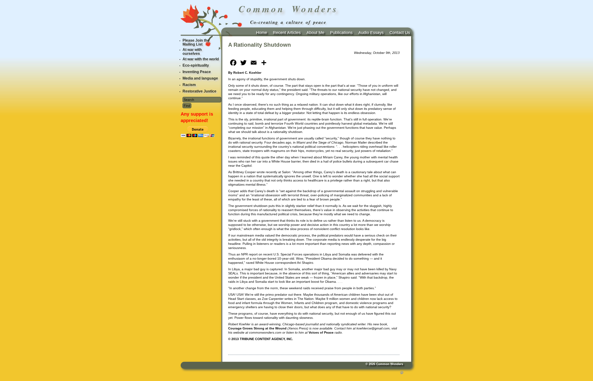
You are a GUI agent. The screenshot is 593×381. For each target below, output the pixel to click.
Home (261, 32)
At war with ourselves (192, 51)
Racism (189, 85)
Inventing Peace (197, 72)
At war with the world (201, 59)
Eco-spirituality (196, 65)
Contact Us (399, 32)
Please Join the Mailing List (196, 42)
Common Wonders (389, 364)
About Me (315, 32)
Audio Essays (371, 32)
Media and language (200, 78)
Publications (341, 32)
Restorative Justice (199, 91)
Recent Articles (287, 32)
